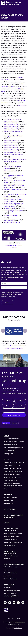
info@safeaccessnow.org (12, 591)
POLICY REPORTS (10, 509)
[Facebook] (9, 603)
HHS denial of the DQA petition (13, 131)
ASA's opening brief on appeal (13, 211)
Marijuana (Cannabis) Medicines (14, 462)
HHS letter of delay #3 (11, 129)
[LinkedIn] (22, 603)
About (6, 436)
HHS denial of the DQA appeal (13, 155)
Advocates (7, 570)
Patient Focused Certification (11, 530)
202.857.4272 (8, 588)
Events (6, 523)
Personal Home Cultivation (12, 477)
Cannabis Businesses (10, 579)
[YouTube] (18, 603)
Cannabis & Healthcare (11, 480)
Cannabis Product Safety (12, 465)
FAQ (5, 489)
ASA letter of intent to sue (12, 152)
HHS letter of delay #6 (11, 145)
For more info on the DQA (12, 222)
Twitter (19, 246)
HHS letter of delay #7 (11, 148)
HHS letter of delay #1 (10, 122)
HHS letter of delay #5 (11, 143)
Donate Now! (14, 415)
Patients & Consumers (11, 567)
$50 (8, 401)
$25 (8, 405)
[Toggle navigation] (3, 7)
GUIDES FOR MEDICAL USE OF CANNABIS (13, 516)
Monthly (14, 423)
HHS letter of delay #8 (11, 150)
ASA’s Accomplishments (11, 439)
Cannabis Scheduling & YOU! (13, 471)
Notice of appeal (9, 208)
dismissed (21, 105)
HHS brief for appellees (11, 215)
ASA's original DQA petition (12, 119)
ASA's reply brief (9, 220)
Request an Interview (10, 497)
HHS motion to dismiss (11, 171)
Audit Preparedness (10, 545)
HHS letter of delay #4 (11, 141)
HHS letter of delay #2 (11, 127)
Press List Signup (9, 500)
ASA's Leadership (9, 451)
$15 (20, 405)
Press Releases (8, 503)
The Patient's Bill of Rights (12, 474)
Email (18, 618)
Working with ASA (9, 454)
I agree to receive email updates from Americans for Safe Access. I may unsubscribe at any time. (12, 294)
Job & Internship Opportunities (13, 448)
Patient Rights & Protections (12, 468)
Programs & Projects (10, 445)
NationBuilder (18, 628)
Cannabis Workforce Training (13, 533)
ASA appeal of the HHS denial (13, 136)
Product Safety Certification (13, 542)
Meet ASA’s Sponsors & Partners (14, 442)
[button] (3, 330)
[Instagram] (14, 603)
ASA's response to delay (11, 124)
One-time (6, 423)
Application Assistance (11, 539)
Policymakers (8, 576)
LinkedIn (14, 248)
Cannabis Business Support (12, 536)
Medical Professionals (10, 573)
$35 (20, 401)
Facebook (10, 246)
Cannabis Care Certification (10, 552)
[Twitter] (5, 603)
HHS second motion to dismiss (13, 190)
